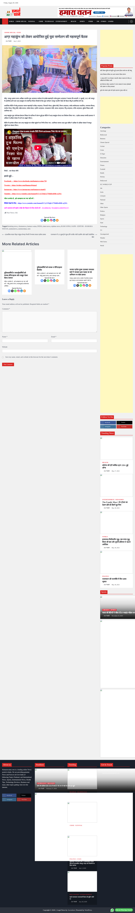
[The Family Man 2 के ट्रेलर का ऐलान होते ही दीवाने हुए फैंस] (116, 485)
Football (102, 169)
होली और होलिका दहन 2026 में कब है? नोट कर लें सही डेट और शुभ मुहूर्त (56, 786)
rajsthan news (55, 226)
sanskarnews (13, 229)
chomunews (22, 226)
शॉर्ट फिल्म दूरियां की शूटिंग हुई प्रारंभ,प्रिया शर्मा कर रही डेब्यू (116, 70)
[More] (57, 220)
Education (103, 158)
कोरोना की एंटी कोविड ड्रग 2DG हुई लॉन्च (115, 466)
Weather (102, 238)
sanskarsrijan (22, 229)
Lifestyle (102, 196)
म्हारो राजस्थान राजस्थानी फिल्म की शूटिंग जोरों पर (82, 898)
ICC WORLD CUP (106, 184)
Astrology (103, 131)
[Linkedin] (54, 220)
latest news (46, 226)
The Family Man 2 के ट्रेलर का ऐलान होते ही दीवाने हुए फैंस (115, 503)
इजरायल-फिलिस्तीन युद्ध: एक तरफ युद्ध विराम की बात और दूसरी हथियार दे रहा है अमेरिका (116, 542)
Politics (102, 211)
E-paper (110, 21)
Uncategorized (104, 234)
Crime (41, 21)
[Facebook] (42, 220)
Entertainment (61, 21)
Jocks (101, 192)
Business (102, 138)
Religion (102, 215)
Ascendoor (71, 910)
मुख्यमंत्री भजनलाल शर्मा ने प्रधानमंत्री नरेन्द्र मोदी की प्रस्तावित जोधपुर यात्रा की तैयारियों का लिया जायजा (82, 863)
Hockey (102, 177)
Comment (6, 309)
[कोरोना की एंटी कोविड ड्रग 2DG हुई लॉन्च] (116, 448)
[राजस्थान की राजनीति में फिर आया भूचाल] (116, 562)
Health (73, 21)
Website (4, 347)
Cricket (102, 146)
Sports (82, 21)
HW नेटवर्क (8, 41)
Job (98, 21)
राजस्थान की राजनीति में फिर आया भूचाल (114, 580)
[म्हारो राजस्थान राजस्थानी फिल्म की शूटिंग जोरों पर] (82, 881)
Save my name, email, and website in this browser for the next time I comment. (31, 357)
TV (101, 230)
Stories (103, 21)
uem (29, 229)
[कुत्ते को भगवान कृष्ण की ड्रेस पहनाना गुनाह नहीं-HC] (82, 812)
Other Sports (104, 207)
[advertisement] (95, 12)
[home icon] (5, 21)
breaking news (13, 226)
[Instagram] (51, 220)
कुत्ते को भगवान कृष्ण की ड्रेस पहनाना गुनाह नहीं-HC (114, 90)
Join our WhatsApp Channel (124, 910)
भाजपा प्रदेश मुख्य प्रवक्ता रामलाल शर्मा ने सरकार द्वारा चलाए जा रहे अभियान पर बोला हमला (82, 272)
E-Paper (102, 154)
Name (4, 337)
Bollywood (103, 135)
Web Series (103, 242)
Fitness (102, 165)
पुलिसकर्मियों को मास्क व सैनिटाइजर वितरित (49, 268)
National (31, 21)
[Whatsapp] (48, 220)
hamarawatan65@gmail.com (110, 773)
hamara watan (31, 226)
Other (90, 21)
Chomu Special (21, 21)
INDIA (39, 226)
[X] (45, 220)
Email (53, 337)
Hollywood (103, 180)
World (11, 21)
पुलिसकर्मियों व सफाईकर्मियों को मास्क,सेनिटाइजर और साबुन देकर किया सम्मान (16, 275)
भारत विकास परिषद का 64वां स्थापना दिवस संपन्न (113, 74)
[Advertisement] (116, 43)
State (19, 32)
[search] (131, 21)
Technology (49, 21)
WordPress (88, 910)
